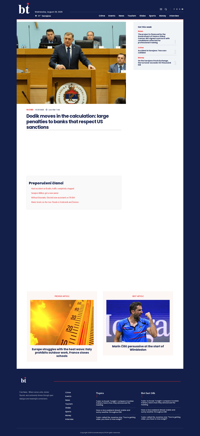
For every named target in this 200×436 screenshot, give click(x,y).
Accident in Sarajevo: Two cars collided (152, 51)
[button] (166, 9)
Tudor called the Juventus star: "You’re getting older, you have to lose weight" (115, 418)
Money (141, 58)
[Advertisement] (73, 244)
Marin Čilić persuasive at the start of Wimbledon (138, 348)
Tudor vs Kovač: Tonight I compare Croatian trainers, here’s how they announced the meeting (115, 403)
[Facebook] (174, 9)
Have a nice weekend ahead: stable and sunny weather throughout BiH (113, 411)
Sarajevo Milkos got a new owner (45, 193)
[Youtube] (182, 9)
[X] (179, 9)
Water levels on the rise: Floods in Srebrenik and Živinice (55, 202)
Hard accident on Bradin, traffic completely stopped (52, 188)
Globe (29, 110)
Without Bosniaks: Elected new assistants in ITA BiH (53, 197)
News (140, 31)
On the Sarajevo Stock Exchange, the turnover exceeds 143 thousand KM (154, 62)
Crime (141, 47)
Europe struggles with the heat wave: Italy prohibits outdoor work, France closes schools (62, 353)
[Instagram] (176, 9)
